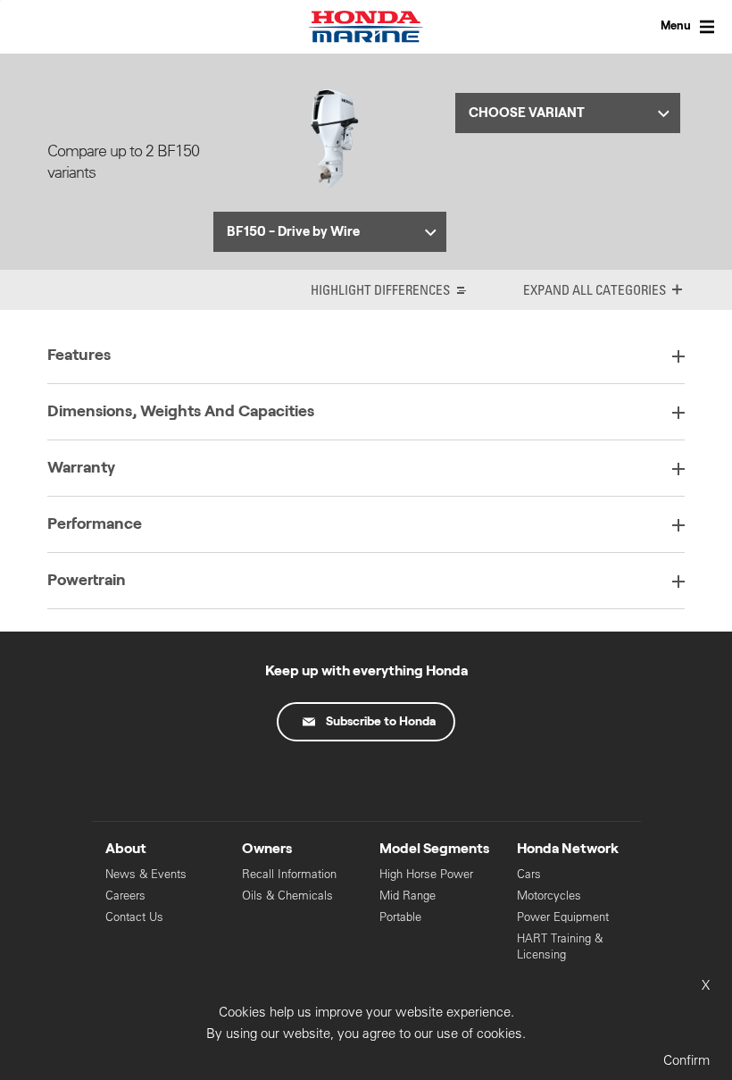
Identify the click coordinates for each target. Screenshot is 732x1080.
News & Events (146, 874)
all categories (619, 289)
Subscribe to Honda (381, 722)
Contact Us (134, 917)
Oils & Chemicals (287, 895)
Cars (529, 874)
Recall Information (289, 874)
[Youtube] (366, 783)
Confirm (686, 1059)
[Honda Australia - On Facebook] (291, 783)
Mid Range (407, 895)
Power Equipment (563, 917)
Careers (125, 895)
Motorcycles (549, 895)
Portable (400, 917)
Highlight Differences (380, 289)
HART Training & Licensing (560, 946)
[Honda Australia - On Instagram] (441, 783)
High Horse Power (426, 874)
